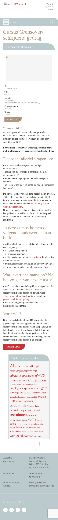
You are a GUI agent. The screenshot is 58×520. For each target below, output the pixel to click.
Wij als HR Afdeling (38, 464)
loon (13, 400)
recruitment (19, 414)
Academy (7, 457)
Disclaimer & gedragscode (41, 485)
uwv (23, 427)
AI (12, 365)
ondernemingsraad (38, 203)
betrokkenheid (15, 381)
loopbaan (28, 400)
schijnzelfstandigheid (18, 420)
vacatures (30, 427)
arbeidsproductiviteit (23, 371)
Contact (6, 485)
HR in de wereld (37, 457)
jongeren (30, 397)
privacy (37, 257)
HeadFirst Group (39, 393)
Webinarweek (27, 432)
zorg (36, 436)
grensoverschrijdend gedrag (16, 299)
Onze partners (35, 473)
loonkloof (19, 401)
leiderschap (39, 396)
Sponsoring (34, 476)
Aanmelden (13, 119)
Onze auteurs (9, 473)
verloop (37, 427)
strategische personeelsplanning (31, 424)
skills (32, 420)
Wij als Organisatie (38, 461)
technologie (15, 427)
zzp (39, 436)
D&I (23, 384)
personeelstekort (32, 410)
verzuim (16, 431)
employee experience (22, 388)
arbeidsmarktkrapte (27, 366)
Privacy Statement (37, 482)
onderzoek (18, 405)
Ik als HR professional (39, 467)
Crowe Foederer (15, 384)
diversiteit (33, 384)
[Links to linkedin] (6, 510)
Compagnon (37, 380)
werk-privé (38, 431)
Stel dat (39, 420)
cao (22, 380)
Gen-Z (38, 388)
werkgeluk (17, 435)
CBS (26, 381)
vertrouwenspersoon (12, 207)
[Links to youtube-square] (12, 510)
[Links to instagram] (18, 510)
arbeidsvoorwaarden (22, 375)
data (27, 384)
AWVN (40, 375)
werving (28, 435)
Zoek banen (8, 461)
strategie (14, 424)
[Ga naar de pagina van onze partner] (29, 446)
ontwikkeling (17, 410)
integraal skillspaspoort (18, 397)
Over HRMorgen (11, 482)
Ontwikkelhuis (33, 406)
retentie (32, 414)
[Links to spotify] (25, 510)
